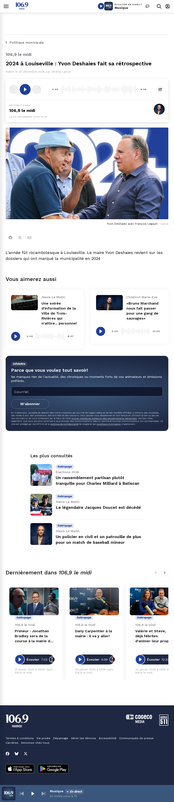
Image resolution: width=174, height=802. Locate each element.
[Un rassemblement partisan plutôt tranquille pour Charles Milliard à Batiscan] (41, 475)
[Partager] (160, 89)
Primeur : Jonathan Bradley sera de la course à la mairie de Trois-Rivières (33, 636)
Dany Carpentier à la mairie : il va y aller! (93, 633)
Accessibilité (107, 738)
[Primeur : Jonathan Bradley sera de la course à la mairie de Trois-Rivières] (34, 601)
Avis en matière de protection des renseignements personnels (104, 418)
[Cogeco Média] (139, 722)
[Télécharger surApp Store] (20, 769)
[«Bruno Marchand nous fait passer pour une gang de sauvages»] (109, 302)
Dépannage (60, 738)
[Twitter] (20, 237)
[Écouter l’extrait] (25, 89)
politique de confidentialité (64, 424)
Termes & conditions (20, 738)
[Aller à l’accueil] (21, 8)
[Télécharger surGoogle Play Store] (53, 769)
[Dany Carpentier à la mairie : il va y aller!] (94, 601)
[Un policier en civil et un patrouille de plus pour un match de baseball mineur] (41, 534)
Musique (121, 8)
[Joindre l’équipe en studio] (147, 6)
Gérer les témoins (83, 738)
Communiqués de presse (136, 738)
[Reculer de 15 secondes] (13, 89)
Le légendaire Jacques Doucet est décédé (98, 507)
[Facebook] (10, 237)
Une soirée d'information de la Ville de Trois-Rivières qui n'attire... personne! (59, 313)
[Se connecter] (167, 6)
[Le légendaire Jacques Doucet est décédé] (41, 505)
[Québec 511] (163, 724)
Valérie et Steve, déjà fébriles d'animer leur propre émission (153, 636)
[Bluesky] (16, 753)
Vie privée (43, 738)
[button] (21, 793)
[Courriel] (29, 237)
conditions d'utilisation (109, 424)
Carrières (12, 742)
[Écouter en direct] (101, 6)
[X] (25, 753)
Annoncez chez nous (35, 742)
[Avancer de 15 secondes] (36, 89)
